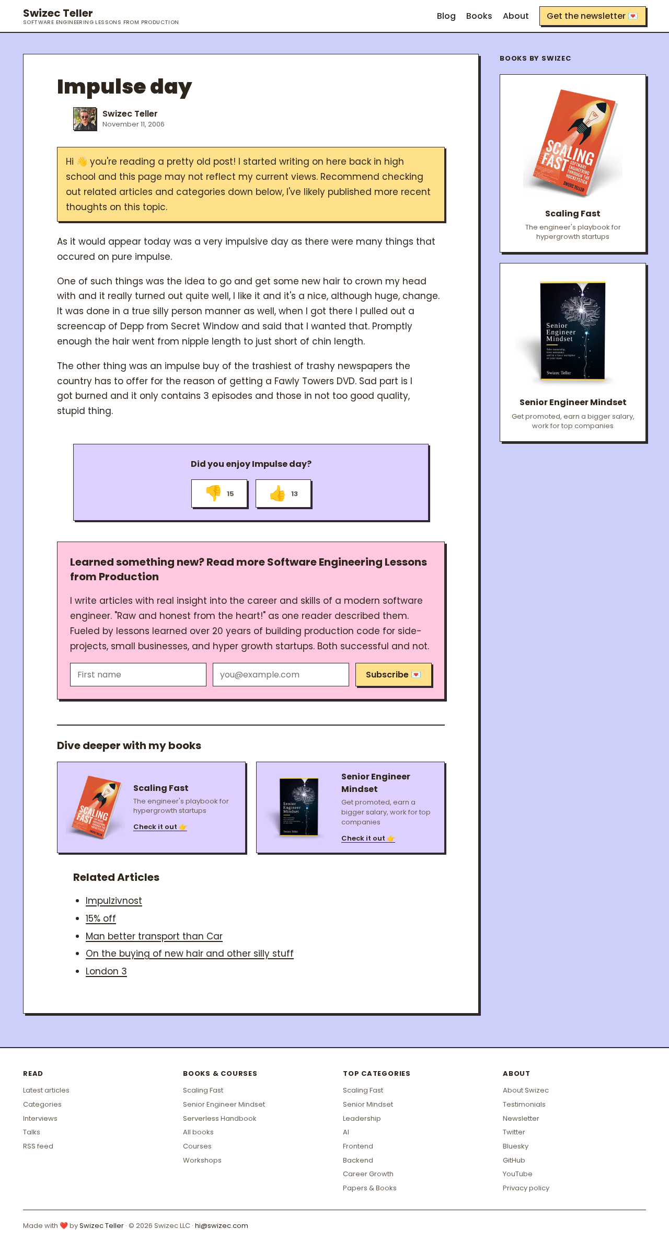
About (516, 16)
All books (198, 1132)
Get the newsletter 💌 (592, 16)
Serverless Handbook (220, 1118)
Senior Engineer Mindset (224, 1104)
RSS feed (38, 1146)
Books (479, 16)
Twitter (514, 1132)
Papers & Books (370, 1188)
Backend (358, 1160)
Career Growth (368, 1174)
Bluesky (515, 1146)
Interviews (40, 1118)
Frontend (358, 1146)
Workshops (202, 1160)
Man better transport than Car (154, 936)
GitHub (514, 1160)
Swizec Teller (101, 16)
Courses (197, 1146)
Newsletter (521, 1118)
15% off (101, 918)
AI (346, 1132)
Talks (31, 1132)
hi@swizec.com (221, 1226)
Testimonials (524, 1104)
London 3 (106, 971)
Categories (42, 1104)
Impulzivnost (114, 900)
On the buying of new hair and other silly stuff (190, 953)
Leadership (362, 1118)
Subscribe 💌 (393, 675)
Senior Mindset (368, 1104)
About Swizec (526, 1090)
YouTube (518, 1174)
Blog (446, 16)
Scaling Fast (203, 1090)
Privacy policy (526, 1188)
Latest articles (46, 1090)
